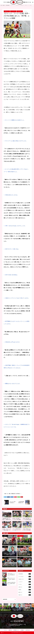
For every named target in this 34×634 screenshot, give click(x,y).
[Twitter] (1, 632)
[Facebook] (2, 632)
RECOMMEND (20, 11)
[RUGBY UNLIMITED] (17, 2)
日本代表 (5, 557)
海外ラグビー (6, 11)
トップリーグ (13, 11)
